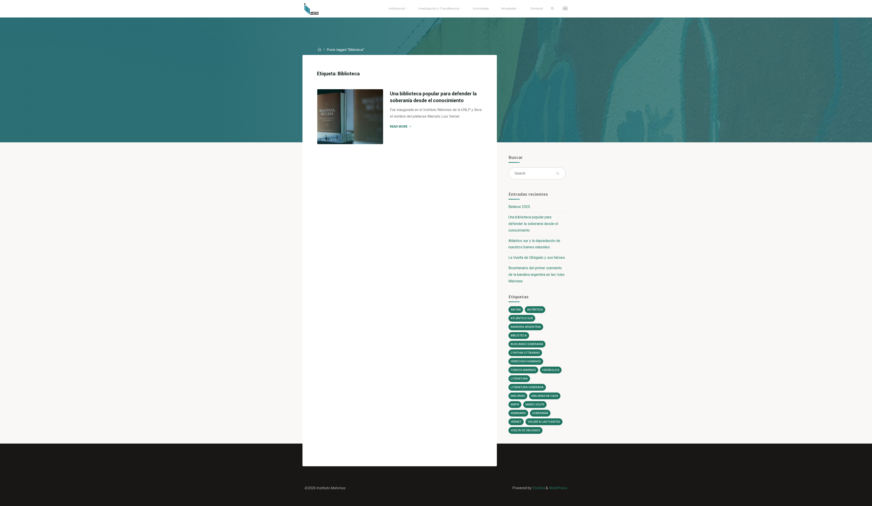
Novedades (330, 140)
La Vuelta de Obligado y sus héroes (536, 257)
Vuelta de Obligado (525, 430)
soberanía (540, 413)
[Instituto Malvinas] (314, 8)
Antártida (535, 309)
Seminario (518, 413)
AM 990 (516, 309)
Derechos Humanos (526, 361)
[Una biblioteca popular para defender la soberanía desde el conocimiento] (350, 116)
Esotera (538, 488)
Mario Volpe (534, 404)
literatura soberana (527, 387)
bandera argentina (526, 326)
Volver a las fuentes (544, 421)
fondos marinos (523, 370)
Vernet (516, 421)
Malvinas (518, 395)
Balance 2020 (519, 207)
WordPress (558, 488)
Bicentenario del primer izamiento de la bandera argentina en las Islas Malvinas (536, 274)
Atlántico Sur (522, 318)
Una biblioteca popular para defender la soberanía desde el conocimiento (533, 223)
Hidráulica (550, 370)
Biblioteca (519, 335)
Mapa (515, 404)
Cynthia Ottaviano (525, 352)
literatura (519, 378)
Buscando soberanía (527, 344)
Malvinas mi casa (544, 395)
